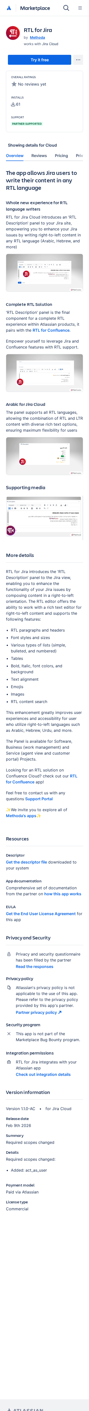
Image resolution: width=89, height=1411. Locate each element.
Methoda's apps (21, 815)
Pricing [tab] (61, 155)
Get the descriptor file (26, 862)
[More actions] (78, 60)
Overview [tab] (14, 155)
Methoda (37, 37)
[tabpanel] (44, 694)
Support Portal (39, 798)
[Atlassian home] (9, 8)
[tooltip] (15, 104)
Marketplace (35, 7)
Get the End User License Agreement (41, 913)
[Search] (66, 8)
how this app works (62, 893)
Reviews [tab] (39, 155)
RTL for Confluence (51, 330)
